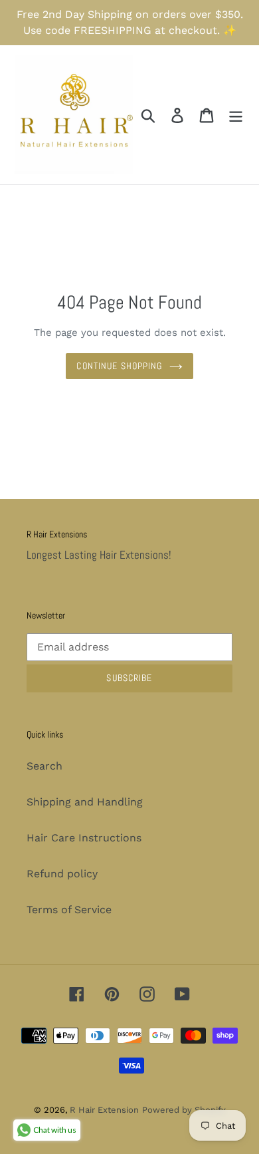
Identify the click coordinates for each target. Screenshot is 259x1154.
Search (44, 766)
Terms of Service (69, 909)
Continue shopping (119, 366)
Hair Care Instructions (84, 837)
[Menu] (235, 115)
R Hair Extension (104, 1110)
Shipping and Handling (85, 801)
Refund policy (62, 873)
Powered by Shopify (184, 1110)
